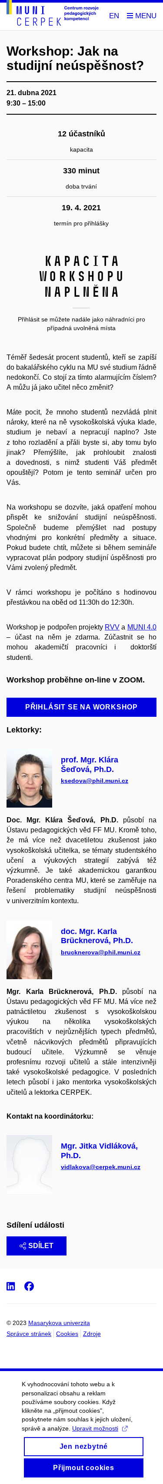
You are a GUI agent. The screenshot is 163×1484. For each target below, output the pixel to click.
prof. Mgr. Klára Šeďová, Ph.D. (89, 764)
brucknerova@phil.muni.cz (100, 952)
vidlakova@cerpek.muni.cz (100, 1166)
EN (114, 16)
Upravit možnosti (95, 1428)
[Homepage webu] (53, 14)
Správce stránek (29, 1333)
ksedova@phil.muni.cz (94, 780)
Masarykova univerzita (59, 1322)
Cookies (67, 1333)
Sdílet (40, 1245)
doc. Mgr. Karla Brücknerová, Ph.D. (97, 936)
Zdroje (92, 1333)
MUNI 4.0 (141, 627)
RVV (112, 627)
